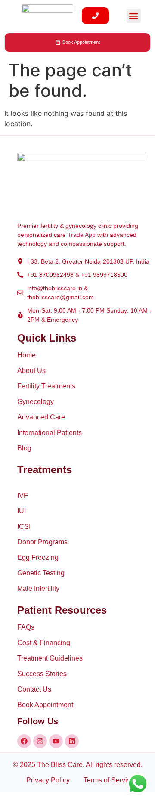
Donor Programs (42, 542)
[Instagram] (40, 741)
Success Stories (42, 673)
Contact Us (34, 689)
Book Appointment (45, 704)
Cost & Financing (43, 642)
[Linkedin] (72, 741)
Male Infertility (38, 588)
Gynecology (35, 401)
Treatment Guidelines (50, 658)
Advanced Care (41, 417)
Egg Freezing (38, 557)
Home (26, 355)
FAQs (25, 627)
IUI (21, 511)
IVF (22, 495)
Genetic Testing (41, 573)
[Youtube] (56, 741)
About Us (31, 370)
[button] (134, 16)
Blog (24, 448)
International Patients (49, 432)
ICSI (24, 526)
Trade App (82, 234)
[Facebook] (24, 741)
